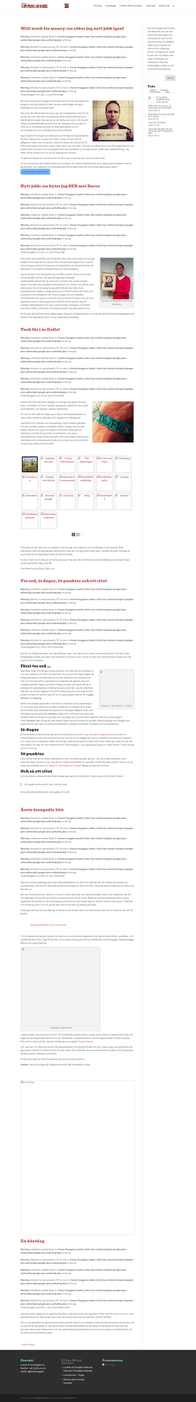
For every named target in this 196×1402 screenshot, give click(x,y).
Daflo (23, 405)
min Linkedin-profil (48, 158)
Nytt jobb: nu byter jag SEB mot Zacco (60, 186)
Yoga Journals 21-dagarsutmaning (100, 734)
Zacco (83, 262)
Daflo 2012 (50, 568)
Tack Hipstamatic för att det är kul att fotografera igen (160, 131)
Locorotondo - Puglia (73, 1375)
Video (67, 1307)
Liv (79, 745)
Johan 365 (150, 6)
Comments (155, 92)
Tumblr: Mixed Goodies (130, 6)
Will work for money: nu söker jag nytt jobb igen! (72, 28)
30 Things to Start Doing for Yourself (63, 765)
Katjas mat (164, 6)
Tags (167, 92)
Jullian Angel (107, 1047)
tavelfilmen (45, 1050)
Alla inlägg (110, 1365)
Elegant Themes (42, 1398)
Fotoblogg (110, 6)
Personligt (58, 94)
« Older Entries (28, 1345)
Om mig (98, 6)
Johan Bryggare (28, 94)
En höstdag (32, 1241)
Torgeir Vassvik (85, 1041)
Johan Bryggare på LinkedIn (35, 172)
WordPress (70, 1398)
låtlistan (72, 657)
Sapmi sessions (42, 1035)
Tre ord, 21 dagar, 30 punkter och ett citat (64, 581)
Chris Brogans (42, 671)
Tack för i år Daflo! (40, 330)
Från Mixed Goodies (71, 1361)
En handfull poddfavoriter (163, 98)
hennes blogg (30, 748)
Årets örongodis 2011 (42, 810)
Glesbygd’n (77, 939)
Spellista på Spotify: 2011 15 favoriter (48, 925)
